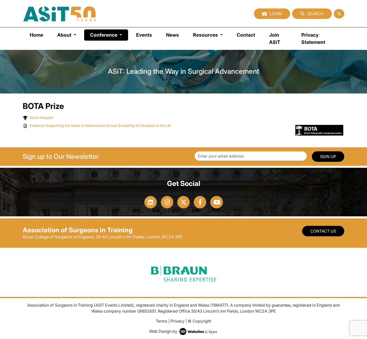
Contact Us (323, 231)
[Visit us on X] (183, 202)
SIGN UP (328, 156)
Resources (206, 35)
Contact (246, 35)
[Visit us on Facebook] (200, 202)
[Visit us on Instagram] (167, 202)
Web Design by (163, 331)
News (172, 35)
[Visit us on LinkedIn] (150, 202)
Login (275, 13)
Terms (161, 321)
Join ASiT (274, 38)
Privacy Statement (313, 38)
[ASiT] (60, 13)
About (64, 35)
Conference (109, 35)
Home (36, 35)
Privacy (177, 321)
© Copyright (199, 321)
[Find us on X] (339, 13)
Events (144, 35)
